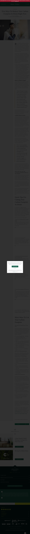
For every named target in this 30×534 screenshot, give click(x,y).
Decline (15, 268)
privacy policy (14, 271)
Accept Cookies (15, 266)
